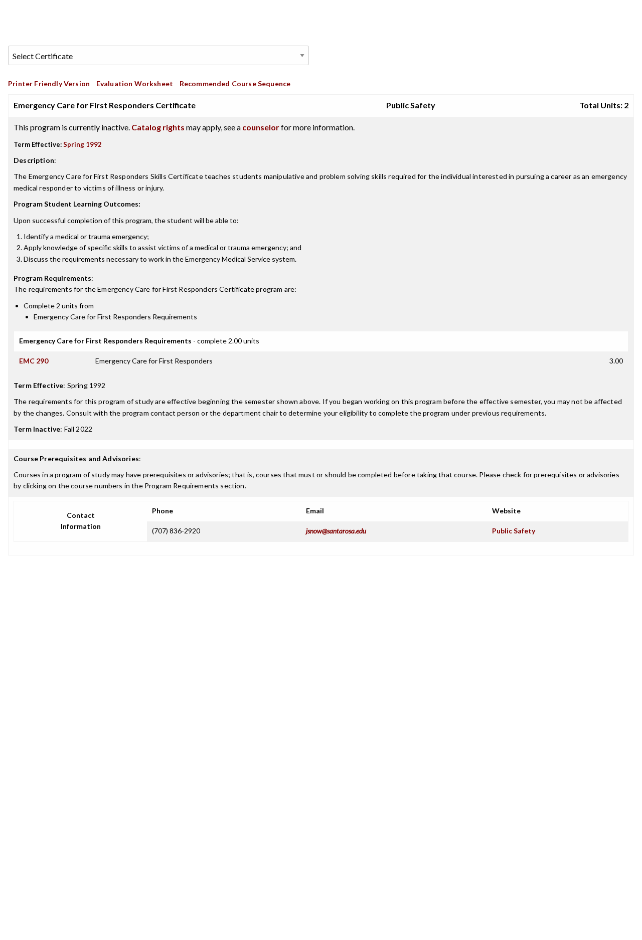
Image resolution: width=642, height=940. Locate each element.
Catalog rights (158, 127)
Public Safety (513, 530)
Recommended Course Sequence (235, 83)
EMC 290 (33, 360)
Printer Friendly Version (49, 83)
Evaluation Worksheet (134, 83)
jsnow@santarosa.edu (336, 530)
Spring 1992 (82, 144)
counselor (260, 127)
